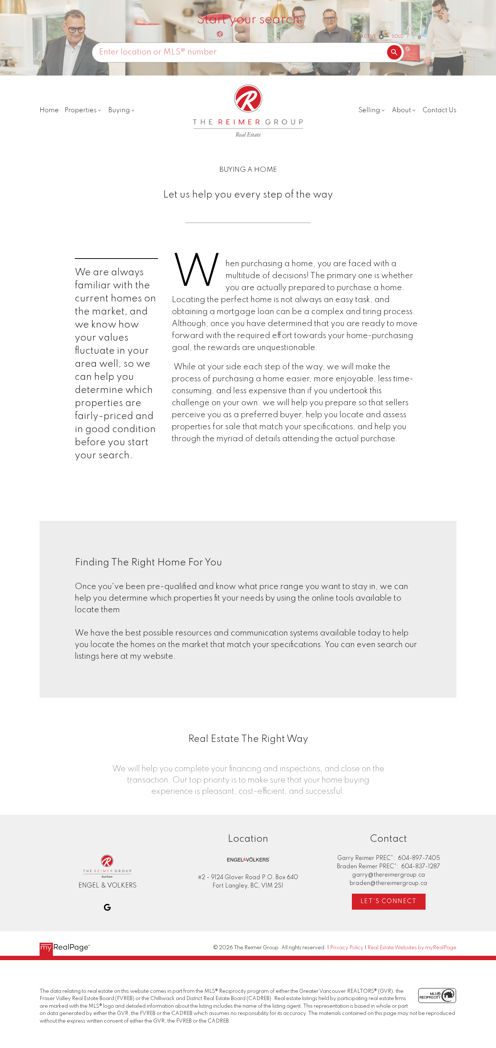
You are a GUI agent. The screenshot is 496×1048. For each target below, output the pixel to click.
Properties (81, 110)
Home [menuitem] (49, 110)
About (401, 110)
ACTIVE (368, 36)
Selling (369, 110)
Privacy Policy (346, 947)
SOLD (398, 36)
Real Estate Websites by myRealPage (411, 947)
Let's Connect (389, 901)
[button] (107, 907)
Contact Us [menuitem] (439, 110)
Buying (119, 110)
